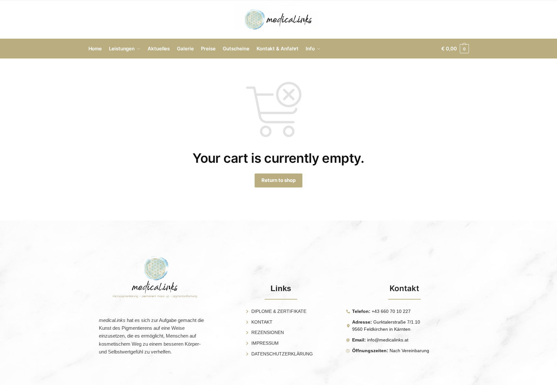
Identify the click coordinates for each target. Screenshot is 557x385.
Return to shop (278, 180)
